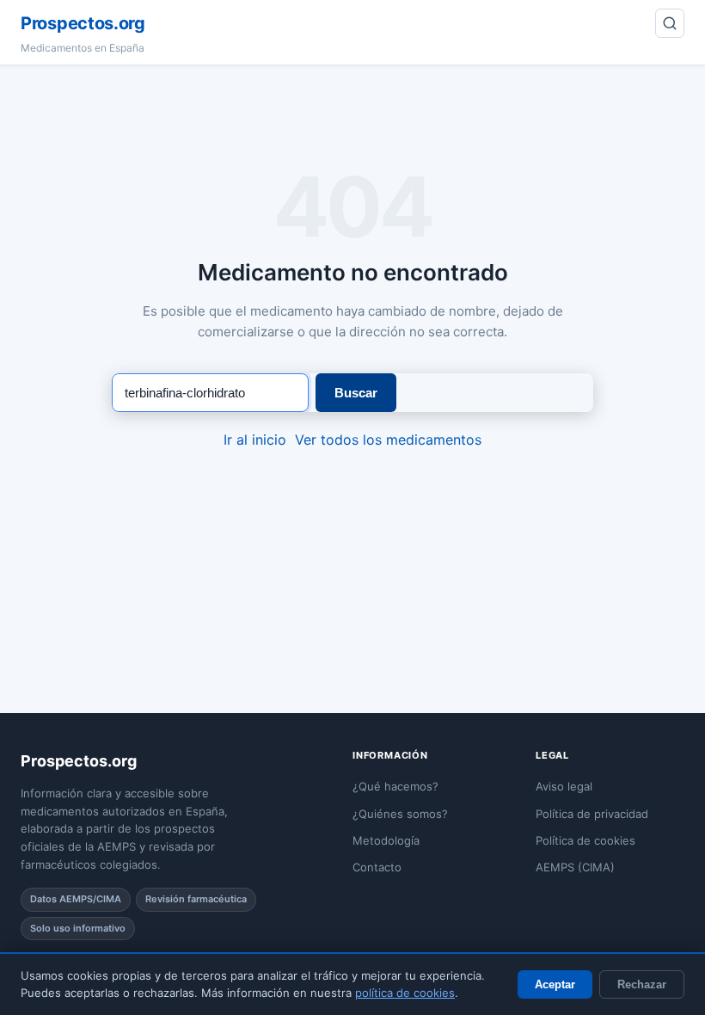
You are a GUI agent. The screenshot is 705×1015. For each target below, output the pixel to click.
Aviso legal (564, 786)
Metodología (386, 840)
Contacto (377, 867)
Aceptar (555, 984)
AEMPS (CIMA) (575, 867)
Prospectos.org (83, 23)
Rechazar (641, 984)
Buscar (355, 392)
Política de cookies (585, 840)
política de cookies (405, 993)
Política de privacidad (592, 814)
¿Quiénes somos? (400, 814)
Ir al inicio (255, 439)
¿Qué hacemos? (395, 786)
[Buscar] (669, 23)
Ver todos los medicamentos (388, 439)
